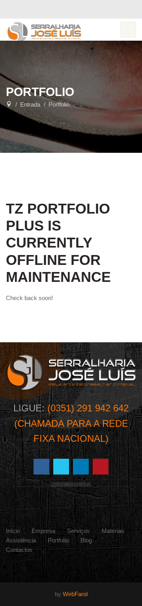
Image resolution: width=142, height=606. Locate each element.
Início (13, 530)
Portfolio (58, 540)
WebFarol (75, 594)
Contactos (19, 549)
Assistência (21, 540)
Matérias (113, 530)
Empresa (43, 530)
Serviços (78, 530)
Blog (86, 540)
